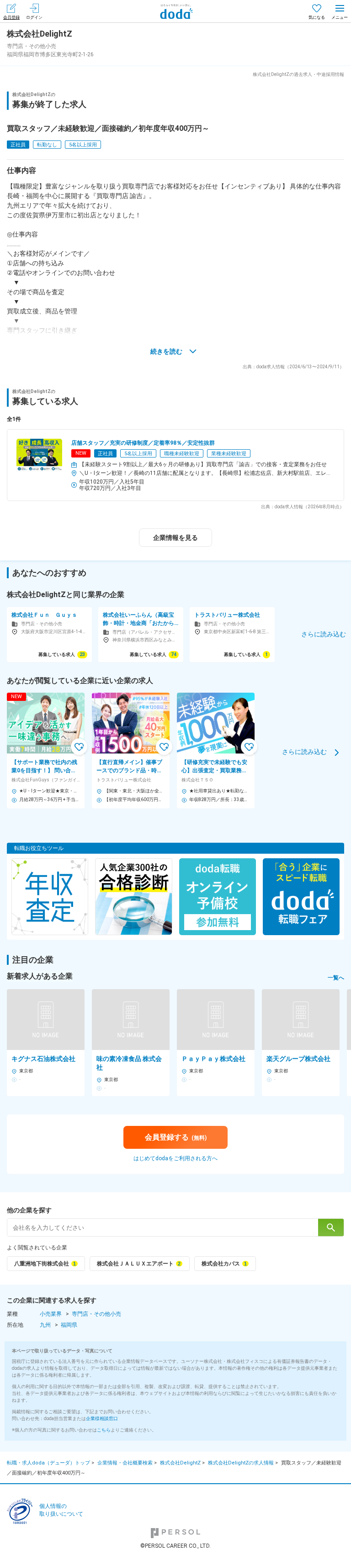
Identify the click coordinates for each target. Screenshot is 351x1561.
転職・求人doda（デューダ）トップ (48, 1463)
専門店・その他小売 (96, 1314)
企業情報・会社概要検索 (125, 1463)
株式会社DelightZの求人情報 (241, 1463)
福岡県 (69, 1325)
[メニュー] (339, 11)
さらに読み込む (304, 751)
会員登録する (176, 1137)
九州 (45, 1325)
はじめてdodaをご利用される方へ (175, 1158)
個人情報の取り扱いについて (61, 1510)
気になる (316, 17)
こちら (104, 1429)
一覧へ (336, 977)
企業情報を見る (175, 537)
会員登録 (11, 17)
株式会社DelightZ (180, 1463)
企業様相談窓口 (102, 1418)
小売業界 (51, 1314)
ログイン (34, 17)
